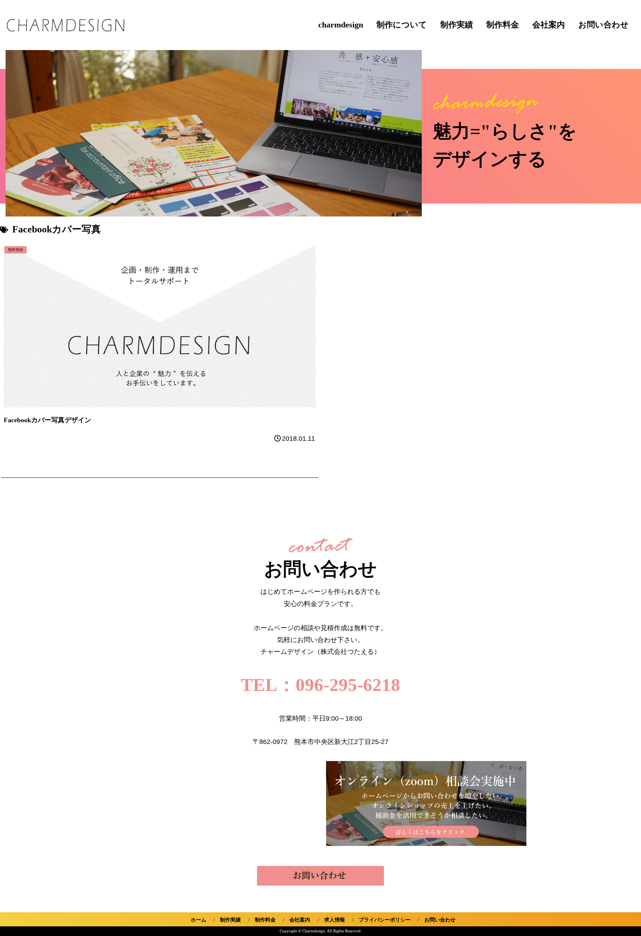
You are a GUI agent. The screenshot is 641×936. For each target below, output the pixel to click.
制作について (402, 24)
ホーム (198, 920)
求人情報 (334, 920)
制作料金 (502, 24)
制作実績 (456, 24)
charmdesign (340, 24)
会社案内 (548, 24)
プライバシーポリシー (385, 920)
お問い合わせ (603, 24)
